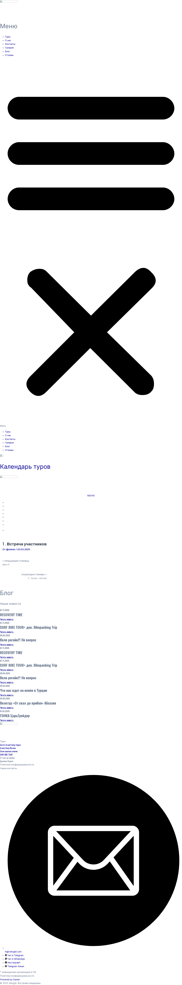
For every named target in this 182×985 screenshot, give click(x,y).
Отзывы (9, 55)
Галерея (9, 47)
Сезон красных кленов (8, 751)
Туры (8, 36)
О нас (8, 40)
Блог (7, 51)
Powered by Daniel (10, 979)
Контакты (10, 44)
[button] (91, 243)
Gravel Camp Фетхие (8, 748)
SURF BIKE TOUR (6, 754)
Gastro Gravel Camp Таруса (10, 744)
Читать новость (6, 619)
